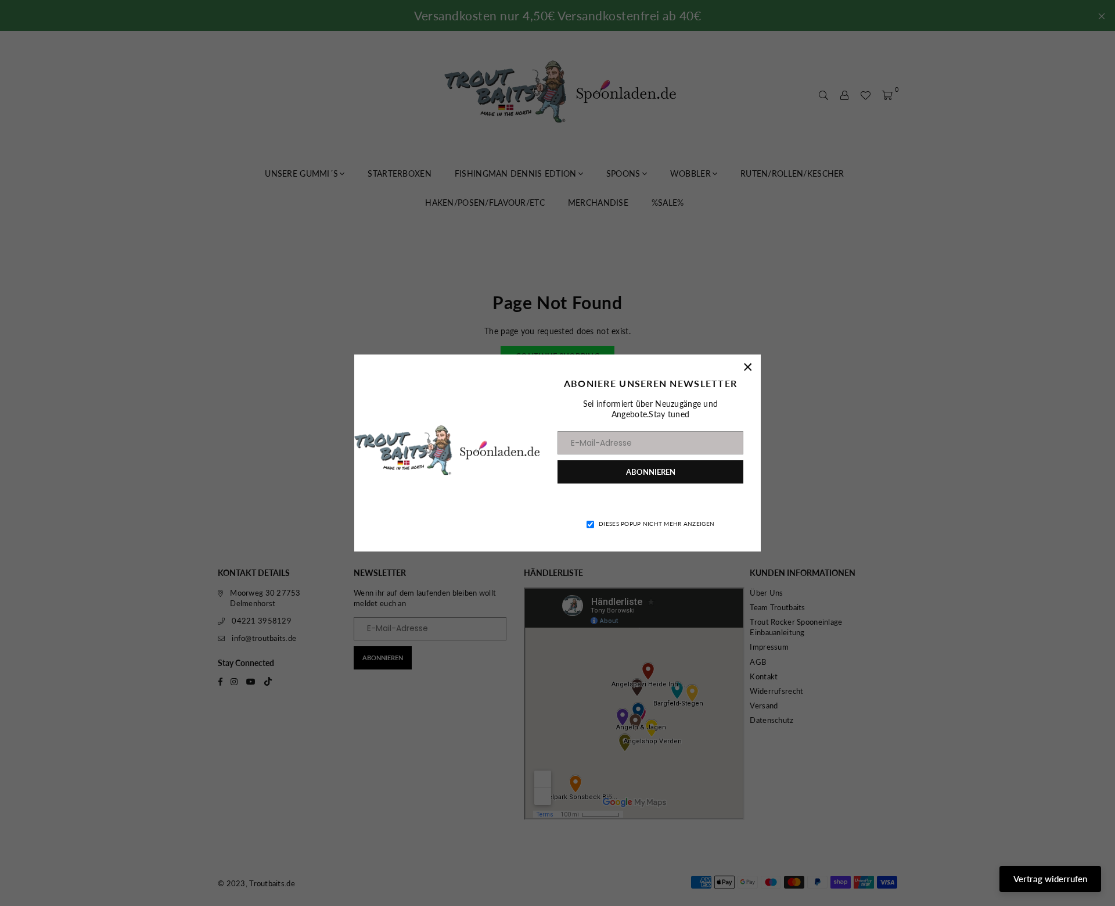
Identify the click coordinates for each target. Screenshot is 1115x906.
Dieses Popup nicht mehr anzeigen (656, 523)
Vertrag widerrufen (1050, 878)
